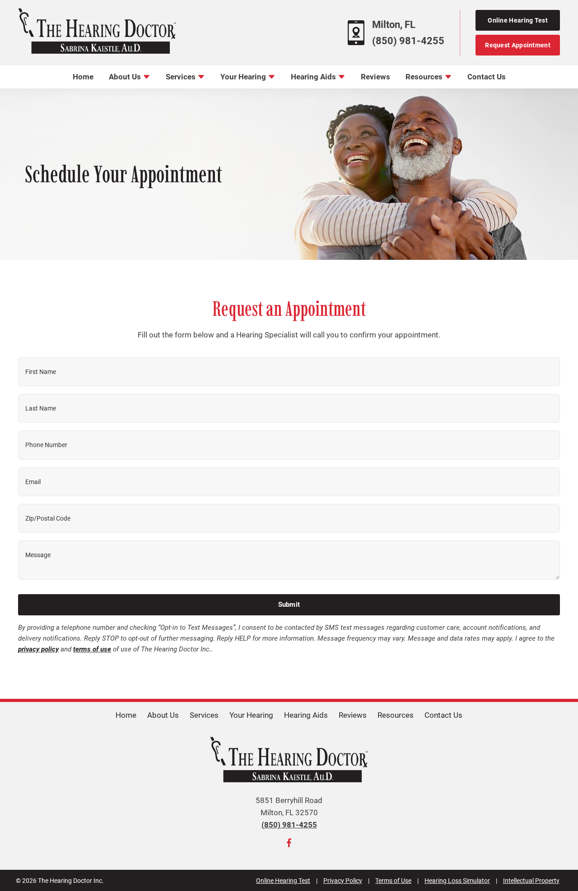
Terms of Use (393, 880)
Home (83, 76)
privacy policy (38, 649)
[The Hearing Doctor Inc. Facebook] (289, 844)
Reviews (375, 76)
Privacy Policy (342, 880)
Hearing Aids (314, 76)
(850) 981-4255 (408, 40)
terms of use (92, 649)
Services (181, 76)
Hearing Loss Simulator (457, 880)
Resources (425, 76)
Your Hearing (244, 76)
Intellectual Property (531, 880)
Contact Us (486, 76)
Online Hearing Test (283, 880)
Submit (289, 604)
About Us (126, 76)
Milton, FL (393, 24)
